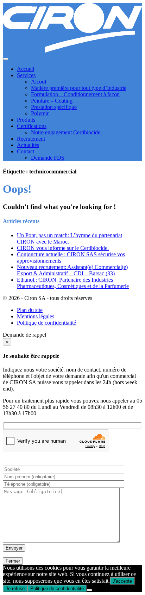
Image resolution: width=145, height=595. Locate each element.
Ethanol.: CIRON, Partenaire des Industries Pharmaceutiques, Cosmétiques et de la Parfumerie (73, 283)
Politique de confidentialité (46, 323)
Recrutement (31, 139)
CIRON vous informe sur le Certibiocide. (63, 248)
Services (26, 75)
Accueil (25, 69)
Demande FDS (47, 158)
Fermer (13, 561)
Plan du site (30, 310)
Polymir (40, 113)
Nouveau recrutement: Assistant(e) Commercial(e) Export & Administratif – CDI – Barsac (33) (72, 270)
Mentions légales (35, 316)
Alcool (38, 82)
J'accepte (122, 581)
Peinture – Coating (51, 101)
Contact (25, 151)
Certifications (31, 126)
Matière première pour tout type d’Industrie (78, 88)
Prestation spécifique (54, 107)
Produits (26, 120)
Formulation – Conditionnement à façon (75, 94)
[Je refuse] (89, 590)
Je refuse (15, 588)
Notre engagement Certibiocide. (66, 132)
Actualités (28, 145)
